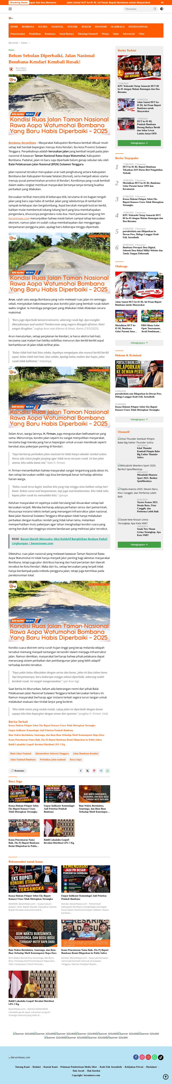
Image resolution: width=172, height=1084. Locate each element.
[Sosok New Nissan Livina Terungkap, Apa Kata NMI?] (139, 521)
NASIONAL (57, 27)
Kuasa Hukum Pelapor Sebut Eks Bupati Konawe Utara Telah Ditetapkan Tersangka (52, 725)
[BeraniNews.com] (23, 17)
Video (141, 34)
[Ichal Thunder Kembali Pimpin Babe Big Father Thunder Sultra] (139, 441)
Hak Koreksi (93, 1071)
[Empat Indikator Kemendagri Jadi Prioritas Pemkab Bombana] (59, 794)
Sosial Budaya (66, 34)
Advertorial (129, 34)
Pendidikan (35, 34)
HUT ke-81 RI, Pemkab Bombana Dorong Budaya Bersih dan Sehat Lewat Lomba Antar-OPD (148, 127)
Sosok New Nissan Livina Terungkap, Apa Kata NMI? (149, 532)
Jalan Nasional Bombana (23, 759)
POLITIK (73, 27)
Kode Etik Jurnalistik (111, 1067)
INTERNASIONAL (138, 27)
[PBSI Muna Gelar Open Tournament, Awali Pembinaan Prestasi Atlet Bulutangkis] (152, 316)
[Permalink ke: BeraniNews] (11, 69)
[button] (155, 8)
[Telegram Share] (100, 770)
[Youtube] (148, 1057)
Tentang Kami (22, 1067)
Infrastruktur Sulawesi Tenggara (52, 753)
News (11, 49)
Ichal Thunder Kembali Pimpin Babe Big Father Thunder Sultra (148, 453)
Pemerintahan (18, 34)
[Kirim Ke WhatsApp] (107, 770)
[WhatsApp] (154, 1057)
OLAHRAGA (117, 27)
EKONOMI (101, 27)
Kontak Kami (51, 1067)
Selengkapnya (138, 143)
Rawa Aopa (75, 759)
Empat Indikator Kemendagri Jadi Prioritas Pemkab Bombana (41, 730)
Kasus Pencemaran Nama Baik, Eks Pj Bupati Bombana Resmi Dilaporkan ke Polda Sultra (55, 740)
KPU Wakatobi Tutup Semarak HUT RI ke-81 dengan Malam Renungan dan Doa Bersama (139, 89)
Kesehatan (50, 34)
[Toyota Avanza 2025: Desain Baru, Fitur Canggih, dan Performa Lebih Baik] (139, 492)
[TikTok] (160, 1057)
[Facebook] (136, 1057)
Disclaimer (151, 1067)
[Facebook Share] (80, 770)
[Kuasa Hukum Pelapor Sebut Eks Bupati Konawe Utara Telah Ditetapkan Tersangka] (24, 794)
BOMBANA (28, 27)
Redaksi (37, 1067)
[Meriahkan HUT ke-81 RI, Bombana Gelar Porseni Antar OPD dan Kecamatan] (126, 316)
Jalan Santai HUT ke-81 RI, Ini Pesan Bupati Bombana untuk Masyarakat (70, 2)
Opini (116, 34)
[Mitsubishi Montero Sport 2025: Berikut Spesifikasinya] (139, 467)
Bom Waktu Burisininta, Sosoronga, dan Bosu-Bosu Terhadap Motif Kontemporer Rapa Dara (56, 735)
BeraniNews (21, 68)
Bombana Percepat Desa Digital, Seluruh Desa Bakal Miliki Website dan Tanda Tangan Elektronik (143, 250)
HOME (14, 27)
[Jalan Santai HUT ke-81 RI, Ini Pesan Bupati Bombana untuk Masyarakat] (126, 104)
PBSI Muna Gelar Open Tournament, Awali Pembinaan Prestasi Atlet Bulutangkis (151, 328)
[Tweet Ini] (87, 770)
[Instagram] (142, 1057)
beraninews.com (19, 218)
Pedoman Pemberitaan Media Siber (78, 1067)
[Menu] (11, 9)
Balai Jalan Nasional (20, 753)
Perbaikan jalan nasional (53, 759)
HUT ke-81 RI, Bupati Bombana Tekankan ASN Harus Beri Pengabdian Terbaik (143, 170)
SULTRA (42, 27)
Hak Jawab (78, 1071)
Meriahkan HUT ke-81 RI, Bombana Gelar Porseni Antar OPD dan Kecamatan (141, 186)
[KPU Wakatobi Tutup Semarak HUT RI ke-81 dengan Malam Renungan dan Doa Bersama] (139, 67)
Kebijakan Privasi (134, 1067)
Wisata (105, 34)
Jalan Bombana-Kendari (85, 753)
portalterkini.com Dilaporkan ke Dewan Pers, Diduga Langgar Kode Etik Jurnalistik (141, 234)
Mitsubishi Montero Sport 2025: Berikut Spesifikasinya (147, 478)
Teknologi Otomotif (88, 34)
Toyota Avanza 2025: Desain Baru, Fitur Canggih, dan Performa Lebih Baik (148, 507)
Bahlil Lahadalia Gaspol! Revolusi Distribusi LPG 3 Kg (37, 744)
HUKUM (86, 27)
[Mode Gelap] (161, 9)
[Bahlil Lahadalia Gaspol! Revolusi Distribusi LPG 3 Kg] (59, 828)
